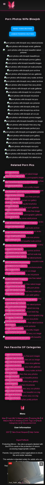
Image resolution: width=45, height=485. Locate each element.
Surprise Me (35, 418)
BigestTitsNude (22, 440)
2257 (8, 432)
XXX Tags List (30, 421)
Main (4, 418)
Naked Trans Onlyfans (22, 29)
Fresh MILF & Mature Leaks (18, 418)
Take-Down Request (20, 432)
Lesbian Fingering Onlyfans (22, 34)
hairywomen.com (29, 423)
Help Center (34, 432)
